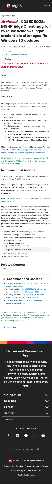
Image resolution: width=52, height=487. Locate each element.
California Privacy (40, 466)
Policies (19, 466)
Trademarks (9, 466)
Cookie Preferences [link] (26, 475)
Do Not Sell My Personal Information (26, 470)
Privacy (28, 466)
